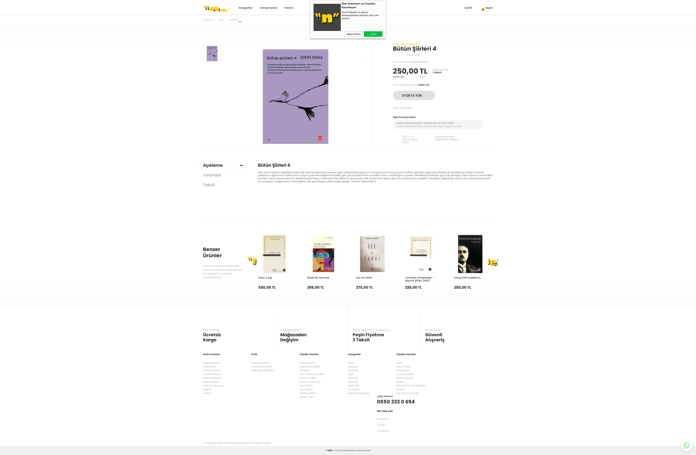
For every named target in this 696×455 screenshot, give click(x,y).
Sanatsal (353, 382)
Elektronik (353, 385)
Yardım (288, 8)
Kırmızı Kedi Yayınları (406, 44)
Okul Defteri (306, 385)
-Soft (329, 450)
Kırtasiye (353, 366)
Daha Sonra (354, 34)
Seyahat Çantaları (358, 393)
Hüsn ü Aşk (265, 277)
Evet (373, 34)
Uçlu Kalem (306, 389)
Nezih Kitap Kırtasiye (216, 8)
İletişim (207, 389)
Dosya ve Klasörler (310, 382)
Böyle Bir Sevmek (318, 277)
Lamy (399, 363)
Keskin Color (307, 397)
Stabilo (400, 389)
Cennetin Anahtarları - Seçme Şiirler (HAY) (419, 279)
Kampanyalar (268, 8)
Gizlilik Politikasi (260, 363)
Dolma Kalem (307, 363)
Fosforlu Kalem (308, 378)
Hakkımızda (209, 366)
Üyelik (468, 8)
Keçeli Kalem (403, 366)
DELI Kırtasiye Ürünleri (312, 374)
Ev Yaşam (353, 389)
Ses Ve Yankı (364, 277)
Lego (350, 374)
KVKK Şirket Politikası (262, 370)
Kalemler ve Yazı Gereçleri (411, 385)
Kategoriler (246, 8)
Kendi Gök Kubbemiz (467, 277)
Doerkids (305, 370)
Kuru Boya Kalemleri (407, 393)
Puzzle (399, 382)
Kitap (351, 363)
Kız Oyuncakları (405, 374)
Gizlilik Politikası (211, 370)
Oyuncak (353, 370)
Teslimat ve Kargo (213, 385)
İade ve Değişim (212, 378)
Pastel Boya (403, 370)
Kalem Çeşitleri (405, 378)
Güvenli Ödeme (212, 374)
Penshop (353, 378)
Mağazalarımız (211, 363)
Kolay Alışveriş (211, 382)
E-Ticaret (337, 450)
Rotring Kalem (308, 393)
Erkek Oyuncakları (310, 366)
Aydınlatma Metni (261, 366)
